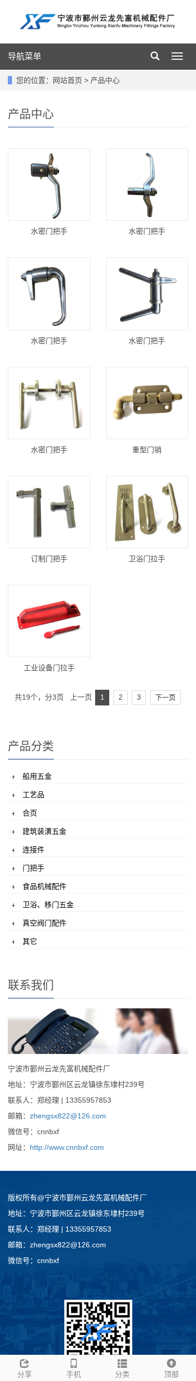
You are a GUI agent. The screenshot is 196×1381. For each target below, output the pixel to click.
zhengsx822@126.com (68, 1116)
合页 (29, 813)
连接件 (33, 849)
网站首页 (67, 80)
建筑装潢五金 (44, 831)
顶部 (171, 1374)
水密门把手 (49, 231)
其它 (29, 941)
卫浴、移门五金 (48, 904)
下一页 (165, 697)
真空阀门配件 (44, 923)
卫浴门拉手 (147, 558)
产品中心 (105, 80)
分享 (24, 1374)
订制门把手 (49, 558)
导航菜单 (24, 56)
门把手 (33, 868)
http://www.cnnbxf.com (67, 1147)
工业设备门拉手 (49, 668)
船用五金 (37, 776)
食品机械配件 (44, 886)
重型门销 (147, 449)
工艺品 (33, 794)
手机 (73, 1374)
